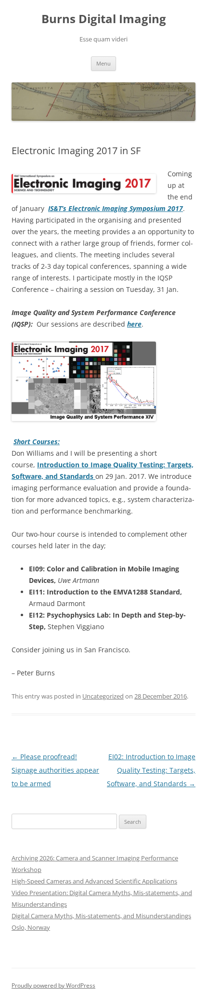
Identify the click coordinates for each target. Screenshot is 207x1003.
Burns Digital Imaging (103, 19)
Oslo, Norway (31, 927)
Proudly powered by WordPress (53, 985)
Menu (103, 63)
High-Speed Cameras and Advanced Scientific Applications (94, 881)
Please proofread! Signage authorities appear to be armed (55, 770)
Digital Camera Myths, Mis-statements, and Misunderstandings (101, 915)
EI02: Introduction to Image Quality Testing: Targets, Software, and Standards (151, 770)
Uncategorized (103, 696)
